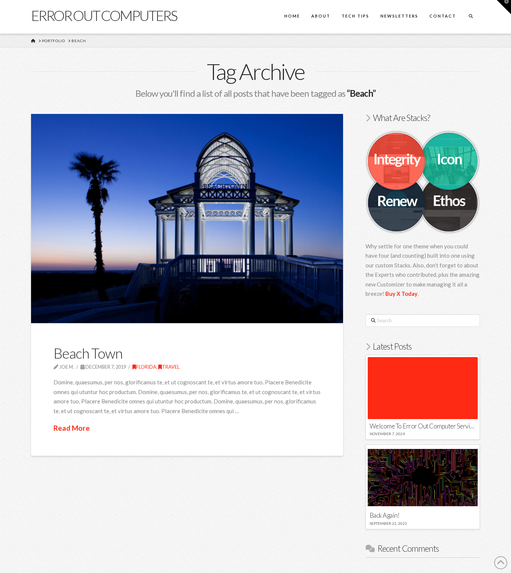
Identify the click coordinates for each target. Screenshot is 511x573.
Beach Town (87, 353)
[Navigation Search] (470, 17)
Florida (146, 367)
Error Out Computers (104, 15)
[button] (504, 7)
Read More (71, 428)
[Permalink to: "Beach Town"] (187, 218)
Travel (171, 367)
